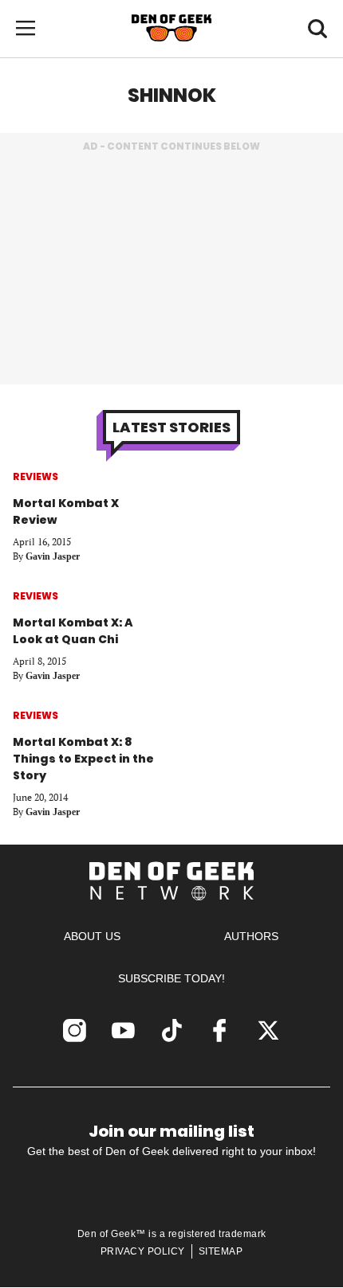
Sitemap (221, 1251)
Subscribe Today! (171, 978)
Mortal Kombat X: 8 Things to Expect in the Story (83, 758)
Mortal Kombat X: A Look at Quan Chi (73, 631)
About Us (92, 936)
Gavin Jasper (53, 556)
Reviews (35, 476)
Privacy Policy (143, 1251)
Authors (251, 936)
